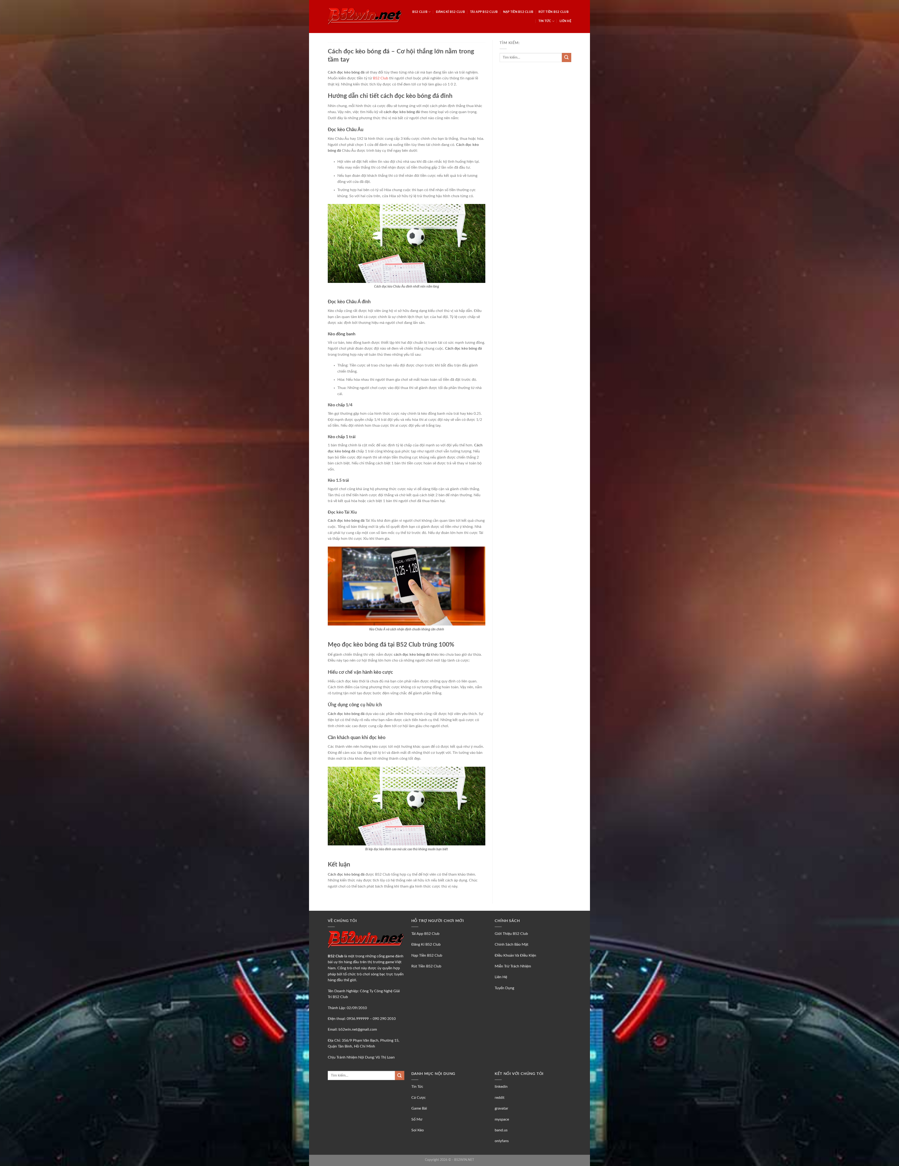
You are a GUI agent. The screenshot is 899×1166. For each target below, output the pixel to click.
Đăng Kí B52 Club (450, 12)
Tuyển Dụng (504, 988)
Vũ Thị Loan (385, 1057)
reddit (500, 1097)
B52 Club (419, 12)
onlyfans (502, 1141)
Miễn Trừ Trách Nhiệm (513, 966)
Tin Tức (544, 21)
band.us (501, 1130)
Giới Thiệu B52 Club (511, 934)
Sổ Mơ (416, 1119)
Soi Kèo (417, 1130)
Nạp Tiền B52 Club (518, 12)
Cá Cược (418, 1097)
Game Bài (419, 1108)
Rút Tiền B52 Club (553, 12)
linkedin (501, 1086)
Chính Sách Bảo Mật (511, 944)
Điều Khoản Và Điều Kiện (515, 955)
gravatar (501, 1108)
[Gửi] (566, 57)
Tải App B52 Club (484, 12)
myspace (502, 1119)
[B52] (365, 16)
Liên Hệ (565, 21)
